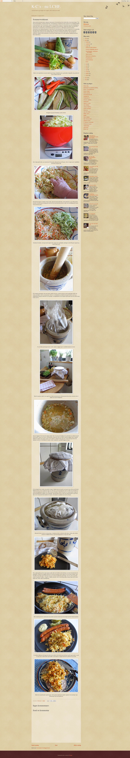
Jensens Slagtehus (87, 106)
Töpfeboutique (86, 125)
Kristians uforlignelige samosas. (92, 49)
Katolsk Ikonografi (87, 108)
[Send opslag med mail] (48, 700)
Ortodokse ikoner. (87, 120)
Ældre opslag (77, 745)
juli (86, 64)
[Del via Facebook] (54, 701)
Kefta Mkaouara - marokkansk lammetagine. (92, 52)
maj (87, 67)
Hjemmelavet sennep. (93, 176)
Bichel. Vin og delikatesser (89, 89)
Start (56, 745)
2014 (86, 40)
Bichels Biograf (87, 91)
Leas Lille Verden (87, 111)
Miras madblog (86, 117)
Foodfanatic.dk (86, 98)
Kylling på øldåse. (92, 185)
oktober (87, 42)
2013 (86, 77)
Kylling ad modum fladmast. (91, 47)
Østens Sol (86, 129)
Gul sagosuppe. (92, 213)
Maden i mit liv (86, 113)
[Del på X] (52, 701)
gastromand (86, 127)
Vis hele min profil (87, 26)
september (88, 44)
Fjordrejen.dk (86, 96)
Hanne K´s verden (87, 103)
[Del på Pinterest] (55, 701)
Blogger (70, 755)
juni (87, 66)
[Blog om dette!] (51, 701)
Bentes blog (86, 85)
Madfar (85, 115)
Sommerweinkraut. (89, 59)
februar (87, 73)
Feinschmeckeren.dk (88, 94)
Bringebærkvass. (89, 57)
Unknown (87, 24)
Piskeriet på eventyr (87, 124)
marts (87, 71)
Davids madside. (87, 92)
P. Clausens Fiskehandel (88, 122)
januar (87, 75)
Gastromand (86, 101)
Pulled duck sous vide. (93, 203)
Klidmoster (86, 110)
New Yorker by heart (88, 118)
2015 (86, 38)
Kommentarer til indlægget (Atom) (43, 747)
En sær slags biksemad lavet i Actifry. (92, 157)
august (87, 45)
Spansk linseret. (89, 54)
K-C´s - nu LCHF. (46, 6)
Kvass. (87, 61)
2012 (86, 79)
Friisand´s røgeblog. (87, 99)
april (87, 69)
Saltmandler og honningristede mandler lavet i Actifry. (93, 136)
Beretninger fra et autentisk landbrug (91, 87)
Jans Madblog (86, 104)
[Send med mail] (50, 701)
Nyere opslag (35, 745)
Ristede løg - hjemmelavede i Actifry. (93, 194)
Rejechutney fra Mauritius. (91, 56)
